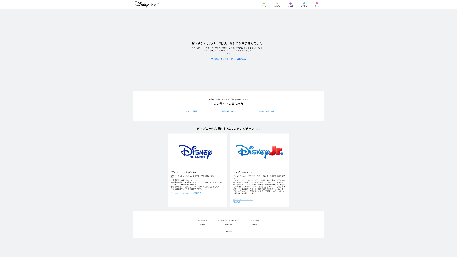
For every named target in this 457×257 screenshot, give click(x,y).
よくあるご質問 (190, 111)
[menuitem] (263, 4)
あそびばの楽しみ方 (267, 111)
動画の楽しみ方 (228, 111)
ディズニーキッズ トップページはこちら (228, 59)
